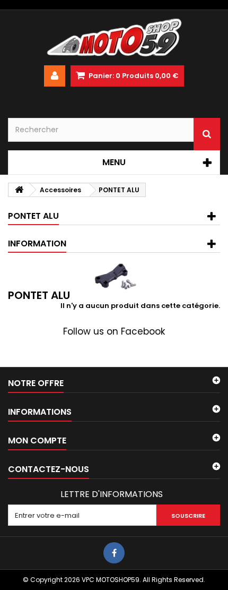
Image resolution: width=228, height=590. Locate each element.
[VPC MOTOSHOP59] (114, 38)
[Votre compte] (54, 76)
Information (37, 243)
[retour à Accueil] (19, 189)
